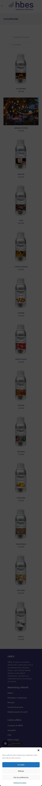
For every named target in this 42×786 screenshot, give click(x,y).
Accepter (21, 765)
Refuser (21, 771)
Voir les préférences (21, 777)
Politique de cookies (19, 783)
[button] (38, 750)
